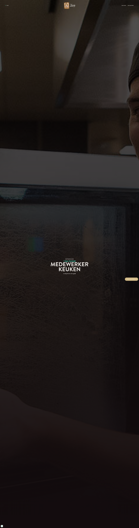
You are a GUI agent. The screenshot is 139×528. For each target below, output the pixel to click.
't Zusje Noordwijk (69, 261)
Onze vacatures (131, 5)
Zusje (7, 5)
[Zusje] (69, 5)
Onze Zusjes (124, 5)
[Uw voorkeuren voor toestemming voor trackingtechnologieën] (2, 526)
